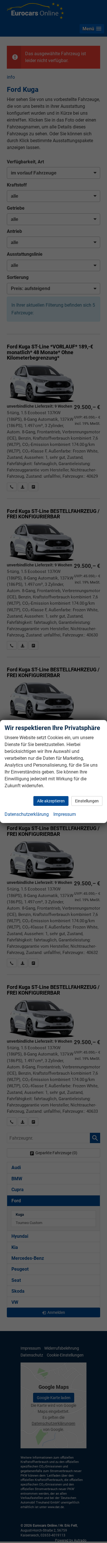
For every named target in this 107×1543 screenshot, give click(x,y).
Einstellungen (87, 801)
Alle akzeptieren (51, 801)
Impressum (64, 814)
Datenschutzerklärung (27, 814)
